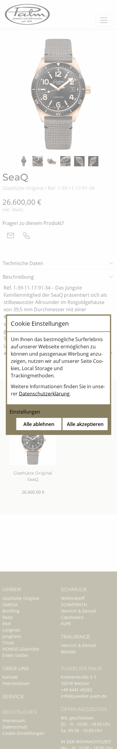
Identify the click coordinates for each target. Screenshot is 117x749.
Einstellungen (25, 411)
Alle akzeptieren (85, 424)
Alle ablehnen (38, 424)
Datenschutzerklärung (44, 393)
